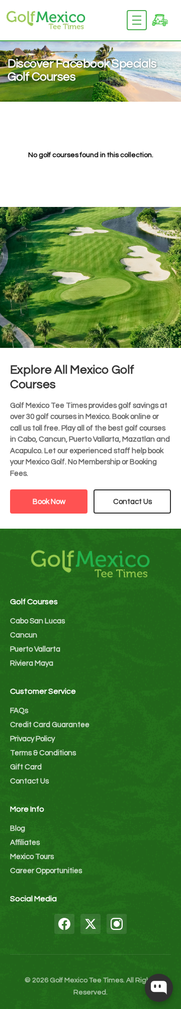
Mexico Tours (32, 856)
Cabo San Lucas (37, 621)
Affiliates (25, 842)
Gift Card (26, 767)
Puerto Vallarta (35, 649)
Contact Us (132, 502)
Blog (17, 828)
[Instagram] (117, 924)
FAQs (19, 710)
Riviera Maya (31, 663)
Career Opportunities (46, 871)
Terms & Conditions (43, 753)
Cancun (23, 635)
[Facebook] (64, 924)
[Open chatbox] (159, 988)
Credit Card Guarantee (49, 725)
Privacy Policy (32, 739)
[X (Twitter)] (90, 924)
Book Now (49, 502)
